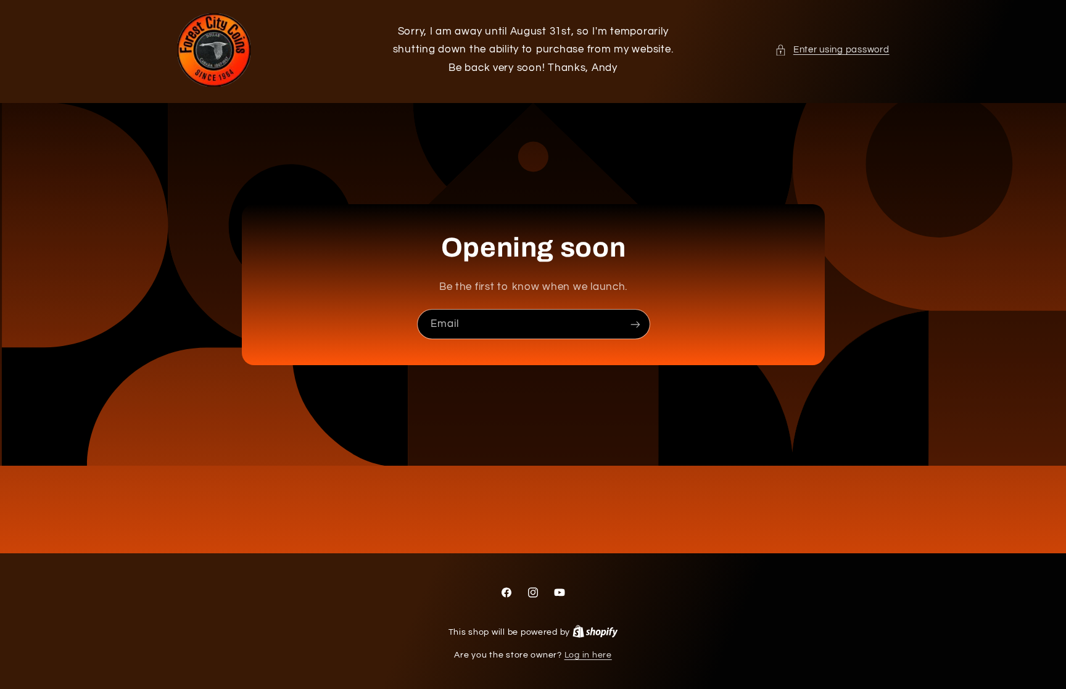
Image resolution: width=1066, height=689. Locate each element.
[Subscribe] (635, 324)
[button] (832, 50)
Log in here (588, 655)
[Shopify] (595, 632)
